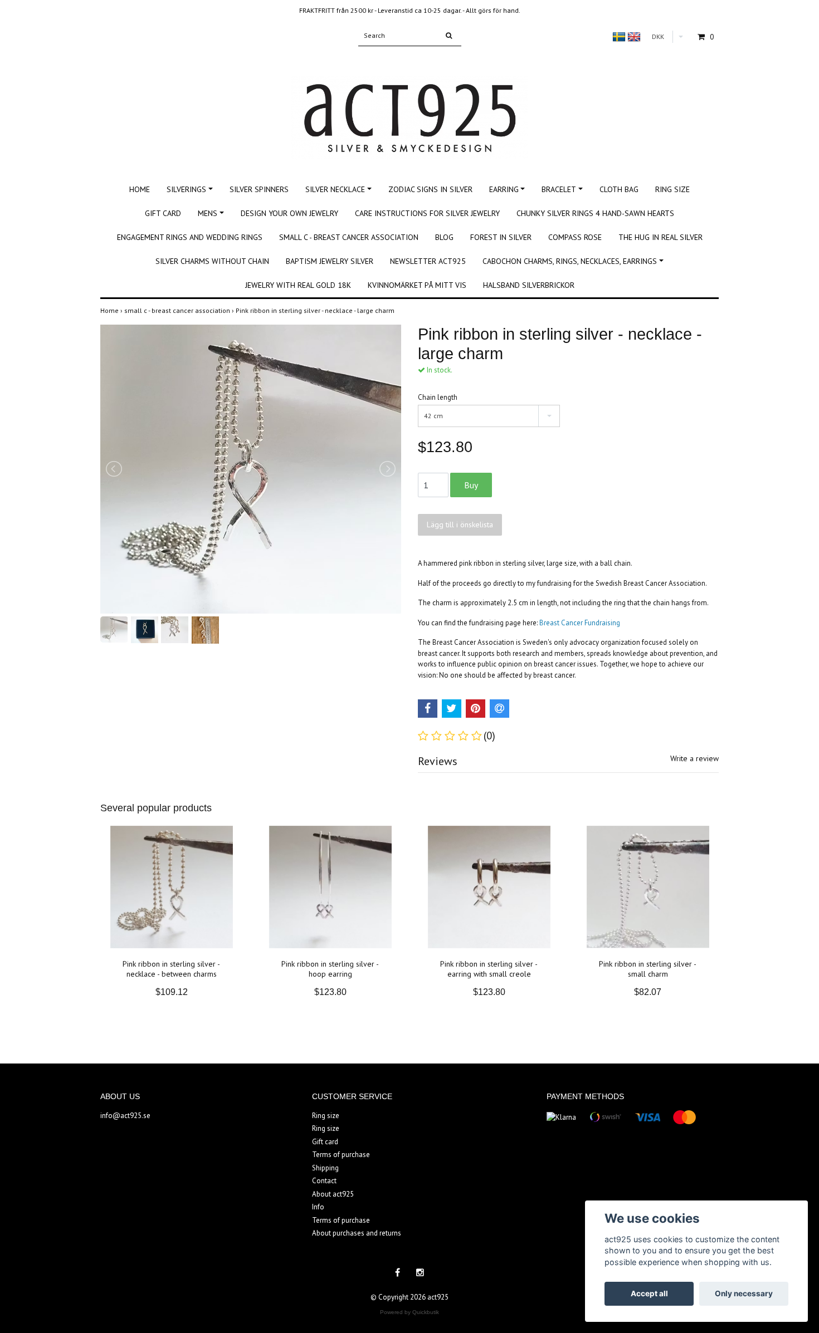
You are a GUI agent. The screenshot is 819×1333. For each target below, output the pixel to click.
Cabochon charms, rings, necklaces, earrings (569, 261)
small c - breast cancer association (348, 237)
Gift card (163, 213)
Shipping (325, 1168)
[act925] (409, 105)
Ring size (672, 189)
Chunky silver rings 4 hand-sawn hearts (595, 213)
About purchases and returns (356, 1233)
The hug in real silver (660, 237)
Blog (444, 237)
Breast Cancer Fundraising (579, 623)
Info (318, 1207)
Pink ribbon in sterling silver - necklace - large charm (316, 310)
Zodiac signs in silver (430, 189)
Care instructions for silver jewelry (427, 213)
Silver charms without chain (212, 261)
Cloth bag (618, 189)
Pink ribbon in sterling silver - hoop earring (330, 969)
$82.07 (647, 992)
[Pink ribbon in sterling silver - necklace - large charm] (250, 469)
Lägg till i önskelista (460, 525)
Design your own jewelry (289, 213)
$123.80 (330, 992)
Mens (207, 213)
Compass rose (575, 237)
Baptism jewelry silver (329, 261)
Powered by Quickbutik (409, 1312)
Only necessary (744, 1293)
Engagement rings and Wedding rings (189, 237)
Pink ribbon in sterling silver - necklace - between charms (171, 969)
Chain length (437, 397)
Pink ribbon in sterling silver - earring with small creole (489, 969)
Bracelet (559, 189)
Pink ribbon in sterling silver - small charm (647, 969)
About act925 (333, 1194)
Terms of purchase (341, 1154)
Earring (504, 189)
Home (139, 189)
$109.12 (171, 992)
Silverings (186, 189)
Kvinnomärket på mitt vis (417, 285)
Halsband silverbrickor (528, 285)
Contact (324, 1180)
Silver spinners (259, 189)
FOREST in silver (501, 237)
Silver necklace (335, 189)
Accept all (649, 1293)
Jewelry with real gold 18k (298, 285)
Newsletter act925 (428, 261)
